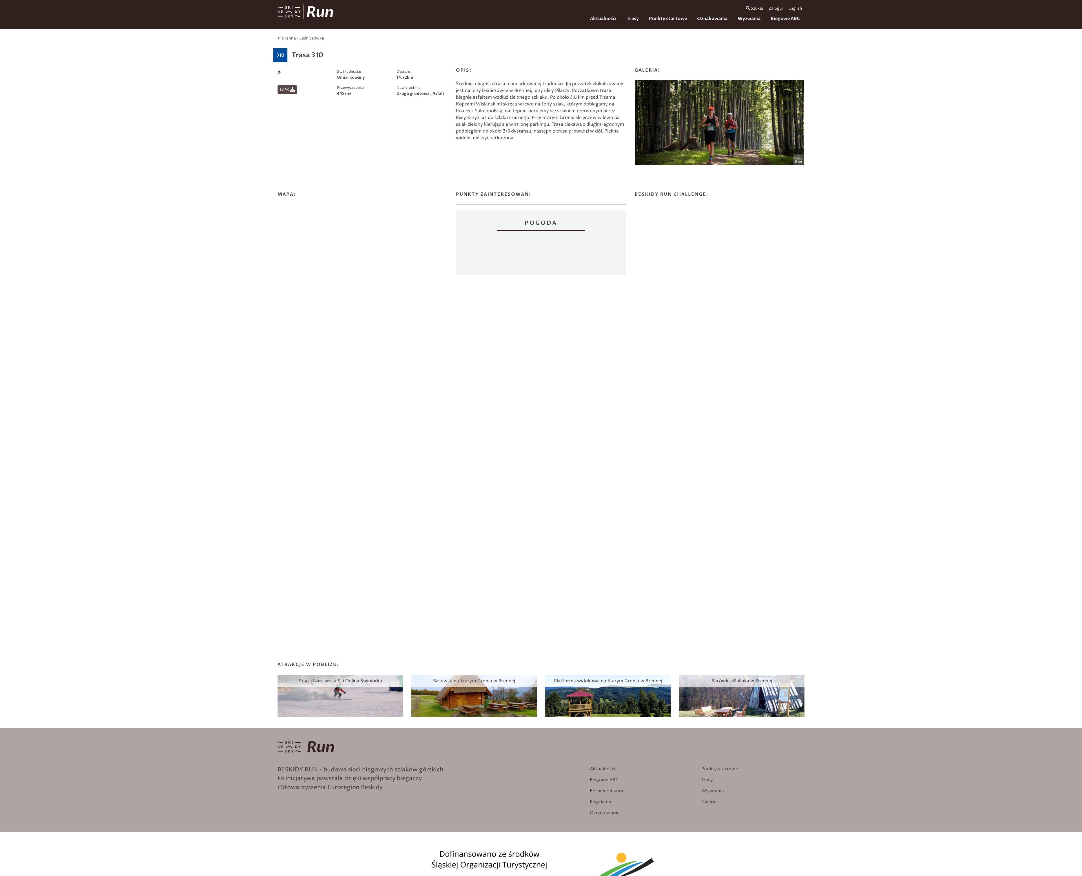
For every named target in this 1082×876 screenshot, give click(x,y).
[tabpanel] (719, 124)
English (795, 8)
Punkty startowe (668, 19)
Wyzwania (749, 19)
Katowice (541, 254)
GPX (285, 90)
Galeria (709, 802)
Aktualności (603, 19)
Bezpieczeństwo (607, 791)
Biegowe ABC (785, 19)
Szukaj (756, 8)
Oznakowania (712, 19)
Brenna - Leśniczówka (302, 38)
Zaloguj (776, 8)
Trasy (633, 19)
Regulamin (601, 802)
